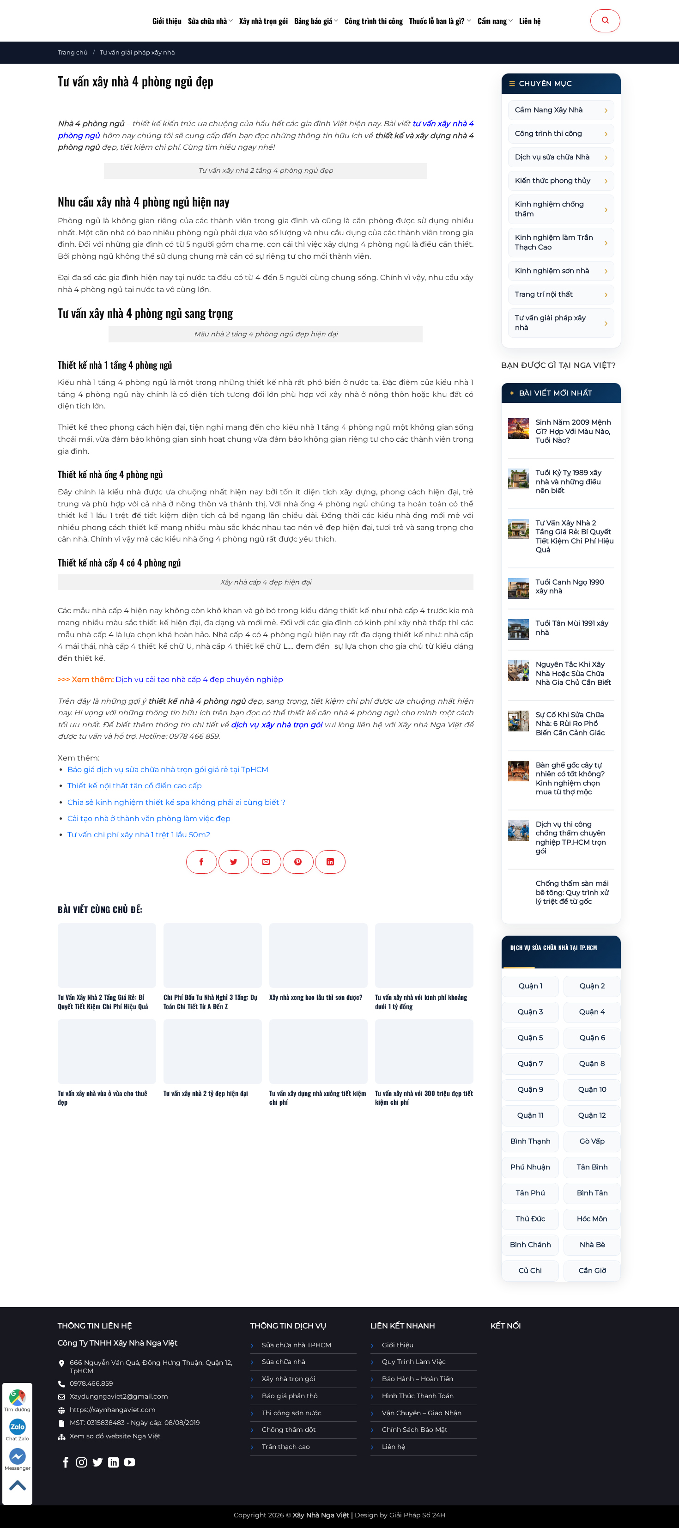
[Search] (605, 20)
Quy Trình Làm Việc (414, 1361)
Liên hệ (530, 20)
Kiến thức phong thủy (552, 181)
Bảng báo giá (313, 20)
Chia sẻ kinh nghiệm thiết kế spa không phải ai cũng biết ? (176, 802)
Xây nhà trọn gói (263, 20)
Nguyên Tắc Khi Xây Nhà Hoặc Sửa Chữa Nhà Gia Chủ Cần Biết (573, 673)
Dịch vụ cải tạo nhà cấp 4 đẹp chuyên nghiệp (199, 679)
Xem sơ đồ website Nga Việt (115, 1436)
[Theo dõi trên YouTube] (129, 1463)
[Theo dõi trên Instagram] (81, 1463)
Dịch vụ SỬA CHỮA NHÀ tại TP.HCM (553, 947)
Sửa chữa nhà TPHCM (296, 1345)
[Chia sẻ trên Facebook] (201, 862)
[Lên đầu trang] (17, 1485)
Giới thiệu (167, 20)
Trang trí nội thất (544, 294)
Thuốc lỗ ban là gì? (437, 20)
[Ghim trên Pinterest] (298, 862)
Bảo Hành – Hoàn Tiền (417, 1378)
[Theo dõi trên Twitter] (97, 1463)
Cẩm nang (492, 20)
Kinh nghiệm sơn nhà (552, 271)
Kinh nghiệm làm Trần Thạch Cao (554, 242)
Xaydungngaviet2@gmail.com (119, 1396)
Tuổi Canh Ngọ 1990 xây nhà (570, 587)
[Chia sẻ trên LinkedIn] (330, 862)
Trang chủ (73, 52)
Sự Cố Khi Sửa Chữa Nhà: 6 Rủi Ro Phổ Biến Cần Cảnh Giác (570, 724)
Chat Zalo (17, 1439)
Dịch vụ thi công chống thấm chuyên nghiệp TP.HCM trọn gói (571, 838)
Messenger (17, 1468)
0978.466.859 (91, 1383)
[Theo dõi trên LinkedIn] (113, 1463)
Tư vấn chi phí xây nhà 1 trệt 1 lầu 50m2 (138, 834)
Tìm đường (17, 1409)
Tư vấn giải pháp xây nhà (137, 52)
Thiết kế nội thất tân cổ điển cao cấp (134, 785)
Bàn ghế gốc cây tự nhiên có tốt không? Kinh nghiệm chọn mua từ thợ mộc (570, 779)
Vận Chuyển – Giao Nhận (421, 1413)
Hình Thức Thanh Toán (418, 1396)
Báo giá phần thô (290, 1396)
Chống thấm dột (289, 1429)
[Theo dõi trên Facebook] (66, 1463)
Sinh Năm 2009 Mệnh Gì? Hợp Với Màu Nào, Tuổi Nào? (573, 431)
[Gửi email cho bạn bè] (266, 862)
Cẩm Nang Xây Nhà (549, 110)
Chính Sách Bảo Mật (415, 1429)
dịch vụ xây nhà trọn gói (276, 724)
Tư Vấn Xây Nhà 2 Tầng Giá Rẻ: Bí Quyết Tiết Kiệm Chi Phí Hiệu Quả (575, 536)
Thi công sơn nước (291, 1413)
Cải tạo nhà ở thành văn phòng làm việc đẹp (148, 818)
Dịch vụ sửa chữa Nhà (552, 157)
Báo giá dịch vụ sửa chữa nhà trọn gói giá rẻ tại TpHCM (167, 769)
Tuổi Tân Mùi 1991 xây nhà (572, 628)
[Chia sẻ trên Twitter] (233, 862)
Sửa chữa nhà (207, 20)
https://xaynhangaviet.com (113, 1409)
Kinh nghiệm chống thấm (549, 209)
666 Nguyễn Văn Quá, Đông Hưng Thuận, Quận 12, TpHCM (151, 1367)
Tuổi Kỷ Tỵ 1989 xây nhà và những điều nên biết (568, 482)
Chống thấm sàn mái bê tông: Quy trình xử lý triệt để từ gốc (572, 892)
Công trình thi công (374, 20)
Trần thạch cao (286, 1446)
